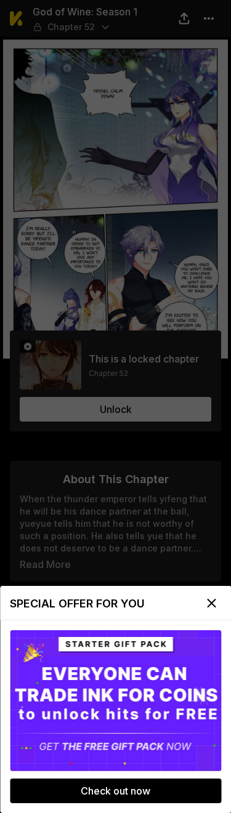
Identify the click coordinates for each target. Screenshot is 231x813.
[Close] (211, 603)
